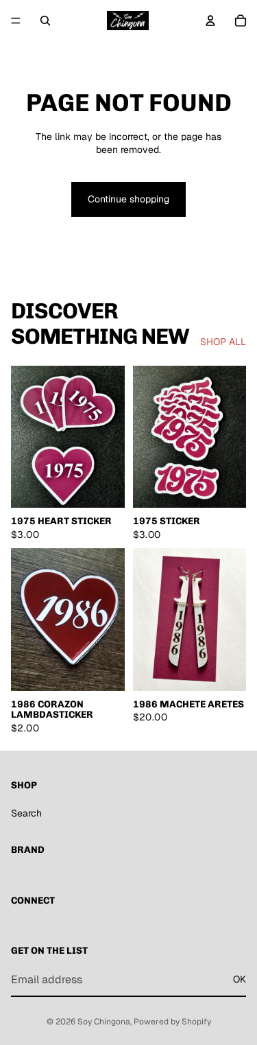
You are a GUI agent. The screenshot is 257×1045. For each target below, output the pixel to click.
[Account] (210, 20)
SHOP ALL (223, 342)
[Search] (45, 20)
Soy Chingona (103, 1021)
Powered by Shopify (172, 1021)
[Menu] (16, 20)
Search (26, 813)
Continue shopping (128, 199)
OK (239, 979)
